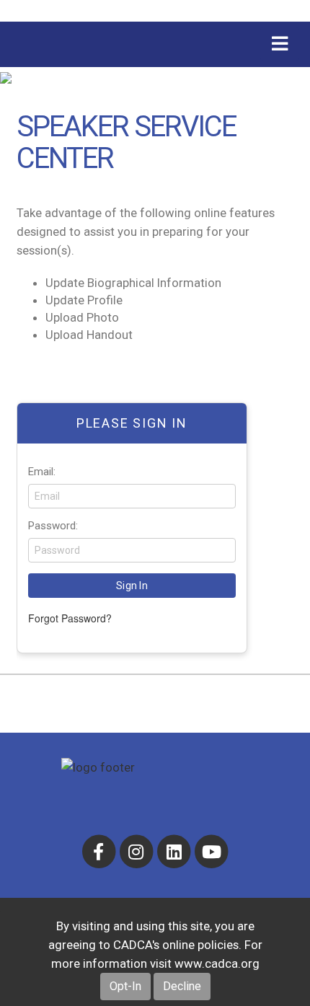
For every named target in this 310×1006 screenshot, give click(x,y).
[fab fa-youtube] (211, 851)
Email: (42, 471)
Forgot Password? (70, 618)
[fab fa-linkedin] (175, 851)
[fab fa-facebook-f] (99, 851)
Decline (182, 986)
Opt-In (125, 986)
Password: (53, 525)
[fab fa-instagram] (137, 851)
